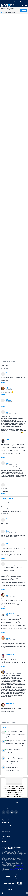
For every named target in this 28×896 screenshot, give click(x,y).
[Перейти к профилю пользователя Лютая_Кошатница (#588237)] (3, 595)
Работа (11, 1)
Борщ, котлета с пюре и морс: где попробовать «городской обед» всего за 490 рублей (16, 751)
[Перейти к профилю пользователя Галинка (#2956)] (3, 672)
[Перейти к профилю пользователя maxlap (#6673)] (3, 441)
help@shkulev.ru (12, 869)
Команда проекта (6, 836)
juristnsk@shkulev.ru (18, 868)
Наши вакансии (6, 838)
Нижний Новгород (6, 825)
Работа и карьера (11, 361)
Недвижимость (4, 1)
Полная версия (6, 800)
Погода (22, 1)
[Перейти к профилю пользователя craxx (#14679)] (3, 388)
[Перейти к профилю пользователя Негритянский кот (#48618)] (3, 614)
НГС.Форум (3, 361)
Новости (16, 1)
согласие (3, 12)
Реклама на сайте (6, 834)
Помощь (4, 841)
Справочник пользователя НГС (10, 802)
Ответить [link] (3, 382)
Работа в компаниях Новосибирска (8, 363)
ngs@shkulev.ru (19, 865)
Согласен (23, 10)
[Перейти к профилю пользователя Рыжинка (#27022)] (3, 638)
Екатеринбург (5, 822)
